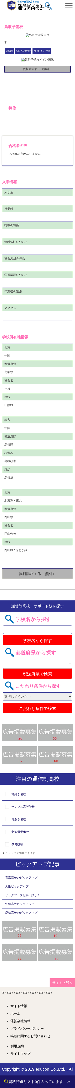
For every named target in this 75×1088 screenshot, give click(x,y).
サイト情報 (18, 1006)
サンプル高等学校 (23, 806)
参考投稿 (17, 844)
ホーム (15, 1013)
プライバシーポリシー (27, 1028)
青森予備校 (18, 819)
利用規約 (17, 1046)
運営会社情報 (20, 1021)
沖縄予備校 (18, 794)
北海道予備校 (20, 831)
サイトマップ (20, 1053)
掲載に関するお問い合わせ (30, 1036)
